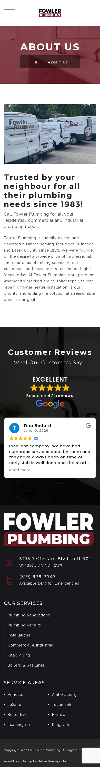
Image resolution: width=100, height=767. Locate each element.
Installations (19, 635)
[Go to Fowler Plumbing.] (36, 62)
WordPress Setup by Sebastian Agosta (35, 761)
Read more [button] (20, 470)
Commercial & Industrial (31, 645)
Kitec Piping (19, 655)
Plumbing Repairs (24, 625)
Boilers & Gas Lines (26, 665)
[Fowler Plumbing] (50, 13)
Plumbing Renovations (29, 615)
